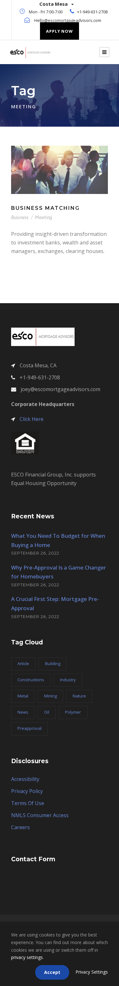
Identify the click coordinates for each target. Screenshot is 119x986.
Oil (46, 712)
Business (20, 217)
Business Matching (45, 208)
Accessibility (25, 779)
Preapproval (29, 728)
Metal (22, 696)
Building (52, 663)
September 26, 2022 (35, 553)
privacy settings (27, 957)
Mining (50, 696)
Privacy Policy (27, 791)
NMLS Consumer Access (40, 815)
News (22, 712)
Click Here (31, 419)
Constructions (30, 680)
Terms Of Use (27, 803)
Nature (79, 696)
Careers (20, 827)
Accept (52, 972)
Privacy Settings (92, 972)
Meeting (43, 217)
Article (23, 663)
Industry (68, 680)
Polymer (73, 712)
